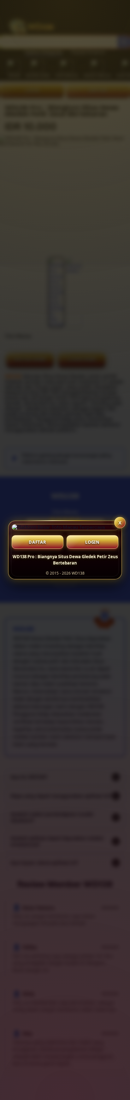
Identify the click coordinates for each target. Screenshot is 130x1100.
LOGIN (92, 542)
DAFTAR (37, 542)
